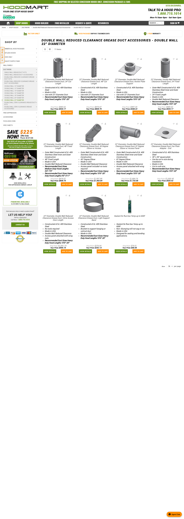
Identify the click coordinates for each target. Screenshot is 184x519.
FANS (128, 1)
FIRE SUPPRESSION (9, 113)
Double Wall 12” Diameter (14, 88)
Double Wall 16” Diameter (14, 93)
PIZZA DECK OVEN (9, 121)
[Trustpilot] (9, 17)
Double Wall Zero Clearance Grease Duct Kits (20, 103)
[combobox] (156, 23)
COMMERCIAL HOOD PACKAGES (13, 49)
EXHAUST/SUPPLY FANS (11, 61)
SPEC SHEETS (8, 125)
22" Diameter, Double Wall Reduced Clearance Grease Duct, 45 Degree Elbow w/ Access (94, 146)
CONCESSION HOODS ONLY (90, 1)
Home (4, 27)
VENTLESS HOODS (9, 53)
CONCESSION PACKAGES (113, 1)
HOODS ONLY (7, 57)
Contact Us (20, 224)
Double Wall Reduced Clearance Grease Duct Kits (19, 78)
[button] (69, 59)
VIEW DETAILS (49, 112)
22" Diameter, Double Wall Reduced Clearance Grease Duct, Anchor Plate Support (129, 81)
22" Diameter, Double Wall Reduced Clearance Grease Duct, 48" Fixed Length (58, 146)
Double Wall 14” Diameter (14, 91)
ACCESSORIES (8, 117)
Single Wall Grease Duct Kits (15, 72)
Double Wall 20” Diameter (14, 98)
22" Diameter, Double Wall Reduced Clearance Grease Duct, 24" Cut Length (58, 81)
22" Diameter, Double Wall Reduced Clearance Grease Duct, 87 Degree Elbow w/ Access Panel (129, 146)
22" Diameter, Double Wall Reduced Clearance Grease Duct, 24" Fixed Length (165, 81)
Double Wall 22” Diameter (14, 100)
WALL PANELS (7, 65)
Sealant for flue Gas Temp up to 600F (129, 216)
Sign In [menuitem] (173, 23)
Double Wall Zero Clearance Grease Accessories (18, 108)
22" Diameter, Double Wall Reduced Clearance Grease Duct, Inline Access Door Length (57, 218)
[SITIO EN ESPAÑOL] (165, 6)
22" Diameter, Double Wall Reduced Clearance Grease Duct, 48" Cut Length (94, 81)
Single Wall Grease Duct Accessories (18, 75)
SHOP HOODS (14, 27)
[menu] (92, 23)
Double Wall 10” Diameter (14, 86)
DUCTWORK (26, 27)
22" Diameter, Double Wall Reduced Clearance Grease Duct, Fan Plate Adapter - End (165, 146)
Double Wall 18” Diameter (14, 95)
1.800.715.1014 (169, 14)
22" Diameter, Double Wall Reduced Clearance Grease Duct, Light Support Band (93, 218)
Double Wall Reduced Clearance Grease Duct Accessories (52, 27)
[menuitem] (22, 23)
